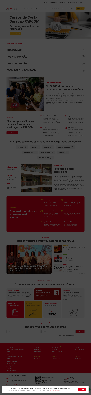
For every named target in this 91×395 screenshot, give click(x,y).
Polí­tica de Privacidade (54, 390)
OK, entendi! (81, 389)
